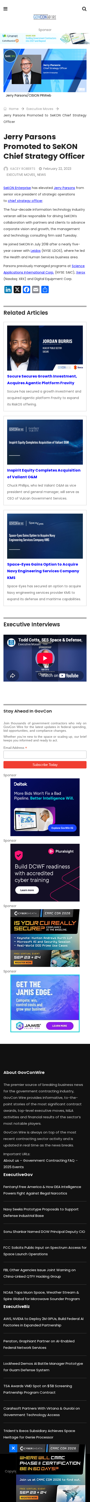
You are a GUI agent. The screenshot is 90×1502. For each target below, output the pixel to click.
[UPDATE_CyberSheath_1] (45, 938)
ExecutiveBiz (16, 1306)
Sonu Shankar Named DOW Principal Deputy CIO (44, 1231)
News (41, 174)
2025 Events (13, 1166)
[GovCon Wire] (44, 17)
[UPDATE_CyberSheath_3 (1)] (49, 1473)
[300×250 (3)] (45, 873)
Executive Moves (40, 109)
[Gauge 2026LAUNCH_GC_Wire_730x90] (45, 38)
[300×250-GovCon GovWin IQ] (45, 807)
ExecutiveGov (18, 1174)
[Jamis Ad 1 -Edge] (45, 1003)
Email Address (15, 748)
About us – (13, 1160)
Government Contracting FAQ (49, 1160)
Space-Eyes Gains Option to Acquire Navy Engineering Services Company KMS (43, 571)
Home (13, 109)
